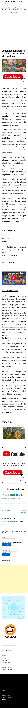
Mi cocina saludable (6, 664)
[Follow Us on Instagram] (16, 1)
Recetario (6, 560)
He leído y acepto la (12, 542)
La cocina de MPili (6, 662)
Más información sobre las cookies (9, 693)
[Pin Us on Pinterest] (19, 1)
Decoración (9, 498)
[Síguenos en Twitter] (11, 1)
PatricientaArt (4, 500)
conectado (13, 521)
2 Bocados (4, 655)
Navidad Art (18, 498)
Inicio (9, 3)
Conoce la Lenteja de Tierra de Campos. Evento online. (22, 511)
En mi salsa (4, 660)
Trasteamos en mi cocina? (7, 669)
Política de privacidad (6, 697)
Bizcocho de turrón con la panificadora (6, 509)
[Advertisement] (14, 29)
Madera (13, 498)
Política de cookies (6, 695)
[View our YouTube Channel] (14, 1)
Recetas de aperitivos (6, 667)
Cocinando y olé (5, 658)
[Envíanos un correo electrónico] (6, 1)
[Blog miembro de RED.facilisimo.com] (9, 645)
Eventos (3, 692)
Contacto (14, 3)
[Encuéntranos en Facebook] (8, 1)
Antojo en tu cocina (6, 657)
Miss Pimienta (5, 666)
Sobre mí (21, 3)
